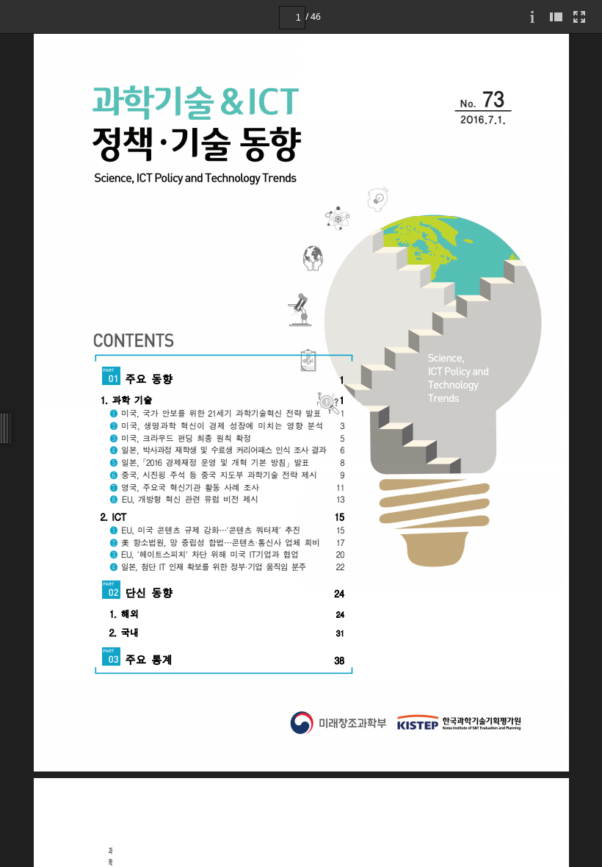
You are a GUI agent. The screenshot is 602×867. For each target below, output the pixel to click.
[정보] (532, 16)
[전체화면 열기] (579, 16)
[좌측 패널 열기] (555, 16)
